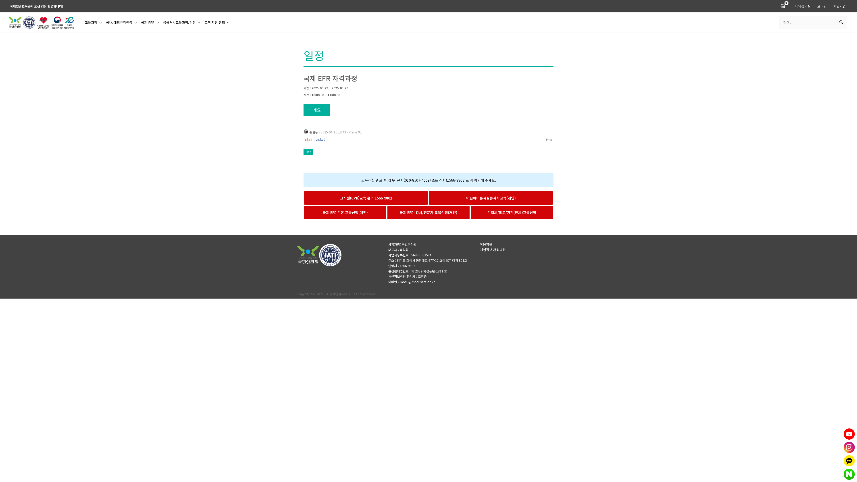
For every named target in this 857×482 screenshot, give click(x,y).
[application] (99, 22)
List (308, 152)
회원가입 (839, 6)
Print (549, 139)
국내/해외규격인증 (119, 22)
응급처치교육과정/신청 (179, 22)
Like (308, 139)
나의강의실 (803, 6)
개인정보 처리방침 (493, 249)
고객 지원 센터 (214, 22)
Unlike (320, 139)
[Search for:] (813, 22)
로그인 (822, 6)
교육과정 (91, 22)
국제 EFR (147, 22)
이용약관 (486, 244)
